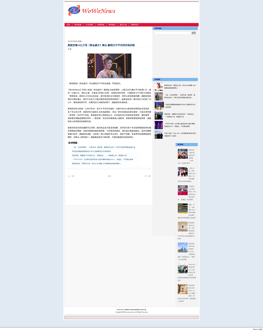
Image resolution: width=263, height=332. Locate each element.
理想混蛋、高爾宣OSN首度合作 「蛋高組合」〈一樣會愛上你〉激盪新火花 (99, 155)
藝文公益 (123, 25)
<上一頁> (71, 176)
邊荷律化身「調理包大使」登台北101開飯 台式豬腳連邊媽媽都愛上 (96, 163)
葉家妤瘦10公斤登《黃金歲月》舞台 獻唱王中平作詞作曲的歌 (101, 45)
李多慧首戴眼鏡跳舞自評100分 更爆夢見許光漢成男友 (91, 151)
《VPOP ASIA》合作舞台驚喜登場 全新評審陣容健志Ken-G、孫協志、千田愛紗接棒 (102, 159)
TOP (260, 329)
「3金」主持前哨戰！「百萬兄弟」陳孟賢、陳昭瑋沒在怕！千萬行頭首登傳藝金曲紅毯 (103, 147)
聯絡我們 (134, 25)
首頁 (68, 25)
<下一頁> (147, 176)
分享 (70, 49)
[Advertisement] (169, 15)
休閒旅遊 (100, 25)
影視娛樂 (78, 25)
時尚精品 (112, 25)
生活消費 (89, 25)
